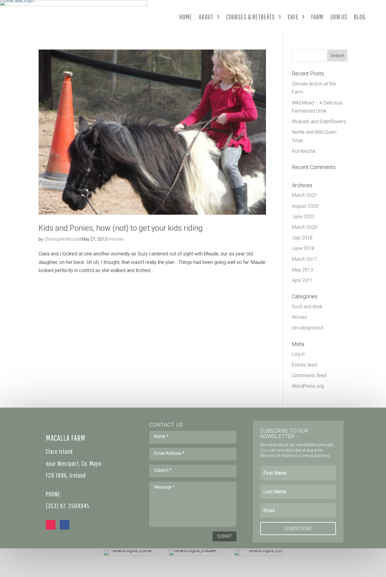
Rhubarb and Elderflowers (319, 121)
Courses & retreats (250, 17)
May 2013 (302, 270)
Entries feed (304, 365)
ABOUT (206, 17)
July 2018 (302, 238)
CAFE (293, 17)
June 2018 (303, 248)
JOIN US (338, 17)
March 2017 (304, 259)
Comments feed (309, 375)
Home (185, 17)
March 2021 (304, 195)
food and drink (307, 306)
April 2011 (302, 280)
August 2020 (305, 206)
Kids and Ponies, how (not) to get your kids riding (121, 227)
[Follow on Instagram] (50, 525)
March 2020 (304, 227)
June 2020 (303, 217)
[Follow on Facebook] (64, 525)
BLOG (359, 17)
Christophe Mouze (61, 239)
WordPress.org (308, 386)
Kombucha (303, 151)
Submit (224, 536)
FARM (317, 17)
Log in (298, 354)
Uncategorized (307, 328)
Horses (116, 239)
